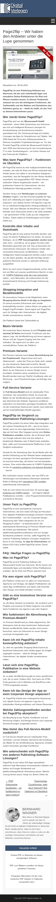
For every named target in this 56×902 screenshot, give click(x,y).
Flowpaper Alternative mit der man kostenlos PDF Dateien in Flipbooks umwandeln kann (26, 879)
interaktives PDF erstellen (34, 481)
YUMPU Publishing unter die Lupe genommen (27, 275)
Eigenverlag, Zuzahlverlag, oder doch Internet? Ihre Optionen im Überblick (36, 786)
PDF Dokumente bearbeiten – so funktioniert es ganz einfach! (14, 788)
